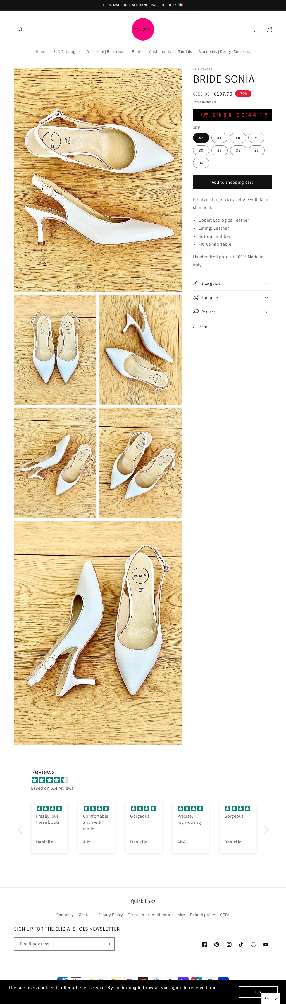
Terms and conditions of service (156, 914)
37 (219, 150)
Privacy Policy (110, 914)
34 (201, 162)
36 (238, 150)
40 (238, 137)
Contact (86, 914)
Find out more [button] (24, 995)
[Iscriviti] (108, 944)
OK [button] (258, 992)
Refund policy (202, 914)
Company (64, 914)
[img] (146, 780)
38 (201, 150)
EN (266, 998)
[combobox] (270, 998)
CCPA (224, 914)
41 (219, 137)
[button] (20, 29)
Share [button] (204, 326)
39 (256, 137)
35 (256, 150)
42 (201, 137)
